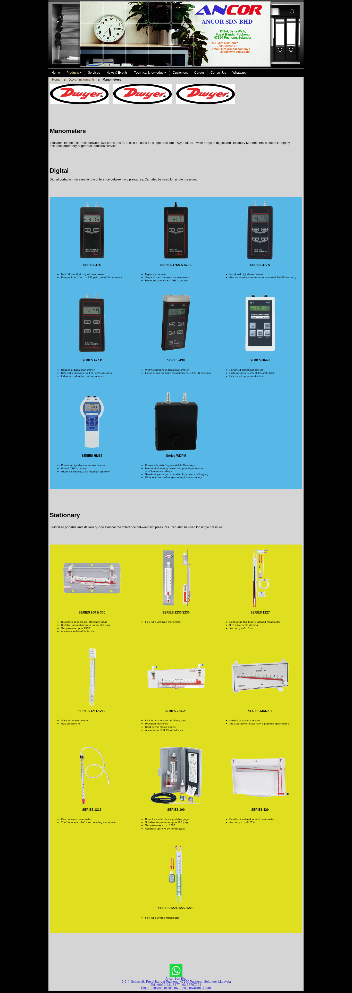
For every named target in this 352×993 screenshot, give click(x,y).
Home (56, 79)
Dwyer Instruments (82, 79)
